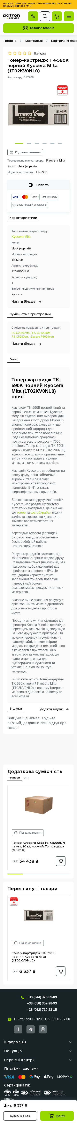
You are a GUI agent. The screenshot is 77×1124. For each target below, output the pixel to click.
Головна (9, 40)
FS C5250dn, (20, 336)
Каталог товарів (42, 28)
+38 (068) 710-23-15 (42, 1009)
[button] (19, 143)
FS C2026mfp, (20, 332)
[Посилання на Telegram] (30, 1029)
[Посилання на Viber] (43, 1029)
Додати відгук (51, 709)
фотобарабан (41, 512)
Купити (60, 1115)
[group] (38, 114)
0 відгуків (40, 53)
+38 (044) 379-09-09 (42, 997)
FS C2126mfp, (41, 332)
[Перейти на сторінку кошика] (57, 16)
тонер (21, 512)
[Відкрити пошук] (45, 16)
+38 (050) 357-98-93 (42, 1003)
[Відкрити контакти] (33, 16)
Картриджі (34, 40)
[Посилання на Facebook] (18, 1029)
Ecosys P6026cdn (42, 336)
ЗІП (26, 777)
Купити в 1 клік (20, 1115)
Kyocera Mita (55, 160)
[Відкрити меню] (69, 16)
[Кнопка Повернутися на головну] (11, 16)
